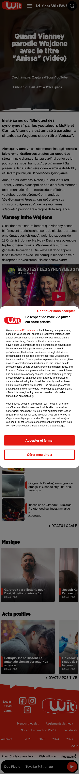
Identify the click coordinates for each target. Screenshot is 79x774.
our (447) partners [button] (25, 330)
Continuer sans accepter (56, 310)
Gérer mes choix (39, 454)
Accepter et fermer (39, 440)
